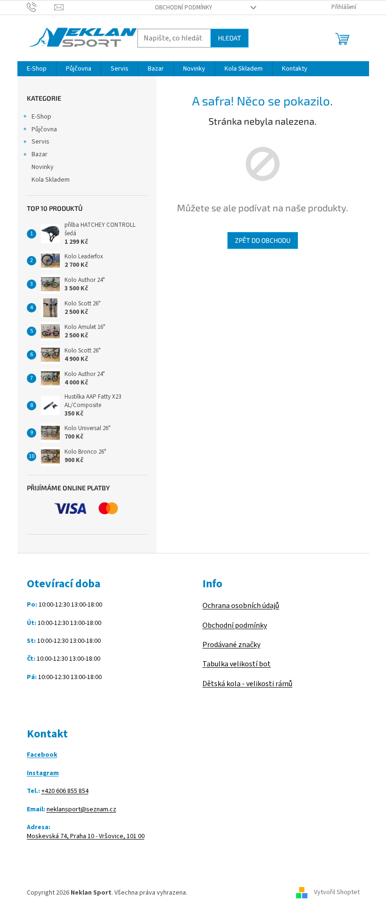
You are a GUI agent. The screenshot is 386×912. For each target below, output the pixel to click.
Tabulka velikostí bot (236, 664)
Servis (40, 141)
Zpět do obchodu (262, 240)
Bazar (40, 154)
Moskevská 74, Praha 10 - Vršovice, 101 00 (86, 836)
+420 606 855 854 (64, 791)
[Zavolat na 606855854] (41, 7)
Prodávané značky (231, 645)
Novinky (43, 167)
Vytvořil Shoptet (337, 892)
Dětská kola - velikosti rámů (247, 684)
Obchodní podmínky (183, 7)
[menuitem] (36, 68)
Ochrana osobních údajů (240, 605)
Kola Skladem (51, 179)
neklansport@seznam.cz (81, 809)
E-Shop (41, 116)
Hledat (229, 38)
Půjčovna (44, 129)
